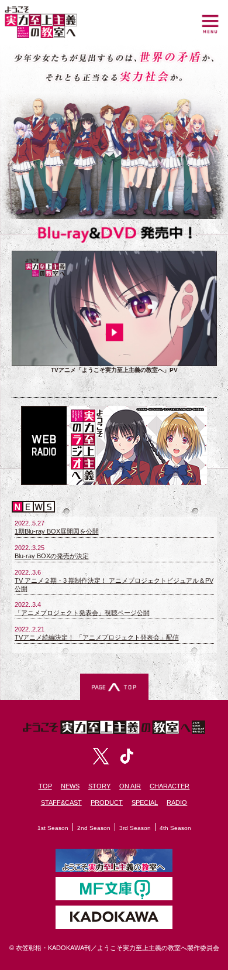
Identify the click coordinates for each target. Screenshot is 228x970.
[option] (114, 320)
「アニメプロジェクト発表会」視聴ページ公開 (82, 612)
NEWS (70, 786)
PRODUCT (107, 802)
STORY (99, 786)
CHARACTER (169, 786)
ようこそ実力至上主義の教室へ (41, 22)
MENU (210, 24)
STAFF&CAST (61, 802)
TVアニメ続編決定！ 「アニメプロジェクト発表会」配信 (97, 637)
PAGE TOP (114, 687)
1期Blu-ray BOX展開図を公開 (57, 531)
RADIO (177, 802)
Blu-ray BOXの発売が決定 (52, 555)
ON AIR (130, 786)
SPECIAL (145, 802)
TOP (45, 786)
